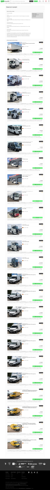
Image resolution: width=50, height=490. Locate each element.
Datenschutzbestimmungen (22, 488)
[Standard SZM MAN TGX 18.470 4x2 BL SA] (14, 97)
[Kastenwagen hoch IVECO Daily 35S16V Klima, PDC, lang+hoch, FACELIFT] (14, 278)
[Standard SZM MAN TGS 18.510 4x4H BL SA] (14, 80)
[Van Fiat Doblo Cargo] (14, 163)
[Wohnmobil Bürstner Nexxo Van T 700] (14, 130)
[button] (49, 1)
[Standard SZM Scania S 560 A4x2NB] (14, 262)
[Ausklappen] (25, 56)
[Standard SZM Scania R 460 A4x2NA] (14, 229)
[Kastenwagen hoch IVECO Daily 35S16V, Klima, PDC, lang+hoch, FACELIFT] (14, 295)
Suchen (31, 1)
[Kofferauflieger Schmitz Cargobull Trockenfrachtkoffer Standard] (14, 47)
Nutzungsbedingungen (28, 488)
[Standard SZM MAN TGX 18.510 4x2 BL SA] (14, 113)
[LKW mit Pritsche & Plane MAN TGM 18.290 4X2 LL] (14, 64)
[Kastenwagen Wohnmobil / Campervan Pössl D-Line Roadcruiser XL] (14, 146)
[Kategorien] (10, 1)
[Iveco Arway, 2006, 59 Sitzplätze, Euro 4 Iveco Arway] (14, 196)
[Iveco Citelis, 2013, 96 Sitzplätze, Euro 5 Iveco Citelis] (14, 212)
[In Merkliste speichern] (42, 43)
